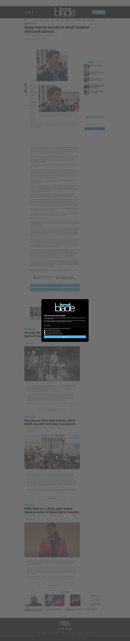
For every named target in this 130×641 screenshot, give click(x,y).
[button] (65, 331)
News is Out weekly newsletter (53, 332)
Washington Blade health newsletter (54, 333)
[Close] (87, 301)
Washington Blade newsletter (53, 330)
